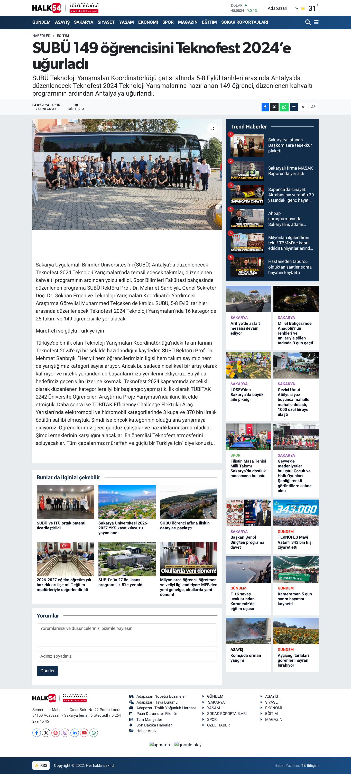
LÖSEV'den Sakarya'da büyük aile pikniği (247, 394)
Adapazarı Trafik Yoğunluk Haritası (166, 708)
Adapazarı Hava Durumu (157, 702)
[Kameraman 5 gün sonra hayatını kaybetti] (296, 569)
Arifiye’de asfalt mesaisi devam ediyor (245, 328)
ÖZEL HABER (218, 725)
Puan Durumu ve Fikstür (156, 713)
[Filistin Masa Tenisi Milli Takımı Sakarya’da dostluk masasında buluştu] (248, 436)
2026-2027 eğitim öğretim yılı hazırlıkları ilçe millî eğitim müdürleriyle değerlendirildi (64, 584)
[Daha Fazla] (294, 107)
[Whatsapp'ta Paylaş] (284, 107)
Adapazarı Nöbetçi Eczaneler (161, 696)
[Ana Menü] (315, 22)
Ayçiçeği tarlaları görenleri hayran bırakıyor (293, 660)
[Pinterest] (55, 733)
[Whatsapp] (93, 733)
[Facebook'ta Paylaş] (265, 107)
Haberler (41, 36)
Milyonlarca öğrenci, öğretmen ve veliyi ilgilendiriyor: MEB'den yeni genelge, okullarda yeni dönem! (188, 587)
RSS (43, 765)
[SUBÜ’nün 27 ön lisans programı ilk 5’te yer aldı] (127, 558)
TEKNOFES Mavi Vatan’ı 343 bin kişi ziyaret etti (295, 542)
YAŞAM (126, 22)
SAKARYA (83, 22)
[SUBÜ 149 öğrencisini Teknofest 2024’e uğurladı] (127, 174)
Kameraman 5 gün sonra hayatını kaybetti (295, 599)
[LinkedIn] (74, 733)
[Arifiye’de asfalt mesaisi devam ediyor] (248, 299)
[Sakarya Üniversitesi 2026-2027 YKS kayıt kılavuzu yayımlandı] (127, 501)
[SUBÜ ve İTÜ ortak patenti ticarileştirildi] (65, 501)
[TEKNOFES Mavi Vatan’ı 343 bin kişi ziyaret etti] (296, 513)
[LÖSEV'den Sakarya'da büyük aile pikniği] (248, 365)
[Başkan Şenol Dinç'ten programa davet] (248, 513)
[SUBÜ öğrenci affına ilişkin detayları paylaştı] (188, 501)
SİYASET (106, 22)
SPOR (168, 22)
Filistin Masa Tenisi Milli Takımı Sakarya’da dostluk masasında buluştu (248, 468)
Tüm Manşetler (149, 719)
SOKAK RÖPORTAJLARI (244, 22)
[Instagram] (65, 733)
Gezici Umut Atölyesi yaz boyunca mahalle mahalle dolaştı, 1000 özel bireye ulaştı (293, 402)
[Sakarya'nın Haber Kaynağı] (65, 8)
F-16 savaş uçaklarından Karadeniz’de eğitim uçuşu (242, 601)
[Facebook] (36, 733)
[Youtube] (84, 733)
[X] (46, 733)
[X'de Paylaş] (274, 107)
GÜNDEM (41, 22)
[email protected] (93, 715)
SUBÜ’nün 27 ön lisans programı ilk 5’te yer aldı (120, 582)
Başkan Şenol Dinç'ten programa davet (247, 542)
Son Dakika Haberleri (154, 725)
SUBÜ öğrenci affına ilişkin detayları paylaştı (185, 525)
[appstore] (161, 744)
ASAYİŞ (62, 22)
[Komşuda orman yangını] (248, 631)
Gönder (47, 670)
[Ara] (308, 22)
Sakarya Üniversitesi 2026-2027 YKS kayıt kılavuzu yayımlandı (123, 528)
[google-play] (188, 744)
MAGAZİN (188, 22)
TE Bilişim (310, 765)
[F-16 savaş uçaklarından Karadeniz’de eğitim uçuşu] (248, 569)
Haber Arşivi (147, 731)
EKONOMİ (148, 22)
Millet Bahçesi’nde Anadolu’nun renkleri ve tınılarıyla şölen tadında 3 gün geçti (295, 333)
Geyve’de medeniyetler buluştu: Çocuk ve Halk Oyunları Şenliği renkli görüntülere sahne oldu (295, 476)
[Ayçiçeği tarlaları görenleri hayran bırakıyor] (296, 631)
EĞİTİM (209, 22)
